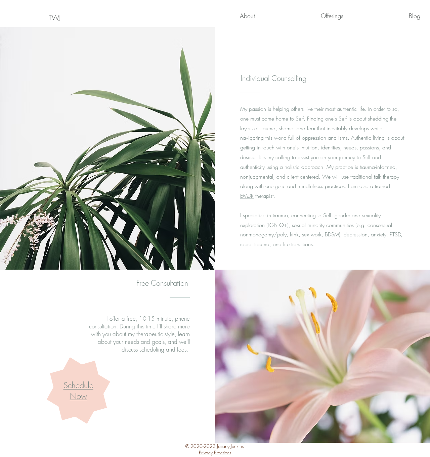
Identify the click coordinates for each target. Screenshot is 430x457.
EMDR (247, 195)
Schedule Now (78, 390)
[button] (217, 15)
